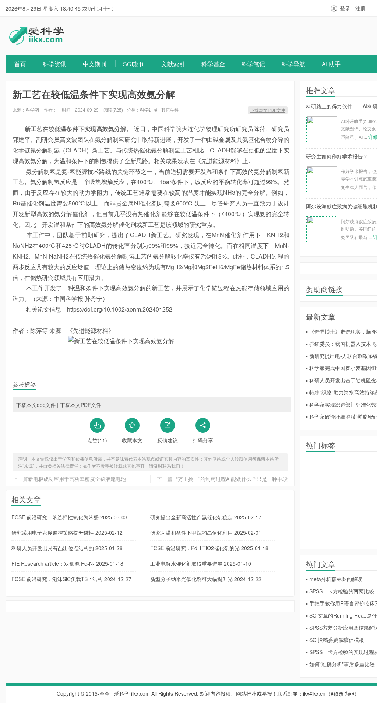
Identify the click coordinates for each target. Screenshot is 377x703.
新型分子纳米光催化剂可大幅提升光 (205, 579)
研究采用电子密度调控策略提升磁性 (67, 532)
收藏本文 (132, 440)
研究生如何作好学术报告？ (337, 156)
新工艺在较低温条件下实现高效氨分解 (94, 94)
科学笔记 (253, 63)
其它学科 (170, 109)
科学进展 (149, 109)
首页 (20, 63)
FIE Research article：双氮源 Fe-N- (67, 563)
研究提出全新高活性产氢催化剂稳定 (205, 517)
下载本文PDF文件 (267, 110)
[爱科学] (36, 42)
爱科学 (122, 693)
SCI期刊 (134, 63)
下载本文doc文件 (36, 404)
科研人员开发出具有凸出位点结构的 (67, 548)
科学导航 (293, 63)
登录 (345, 8)
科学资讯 (54, 63)
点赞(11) (97, 440)
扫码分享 (203, 440)
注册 (360, 8)
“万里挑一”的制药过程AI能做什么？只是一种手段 (232, 478)
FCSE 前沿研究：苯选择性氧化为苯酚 (69, 517)
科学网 (32, 109)
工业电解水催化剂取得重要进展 (200, 563)
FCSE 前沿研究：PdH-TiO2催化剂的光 (209, 548)
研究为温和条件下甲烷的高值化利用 (205, 532)
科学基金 (213, 63)
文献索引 (173, 63)
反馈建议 (167, 440)
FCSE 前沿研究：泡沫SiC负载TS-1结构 (71, 579)
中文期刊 (94, 63)
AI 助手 (331, 63)
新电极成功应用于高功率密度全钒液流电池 (77, 478)
